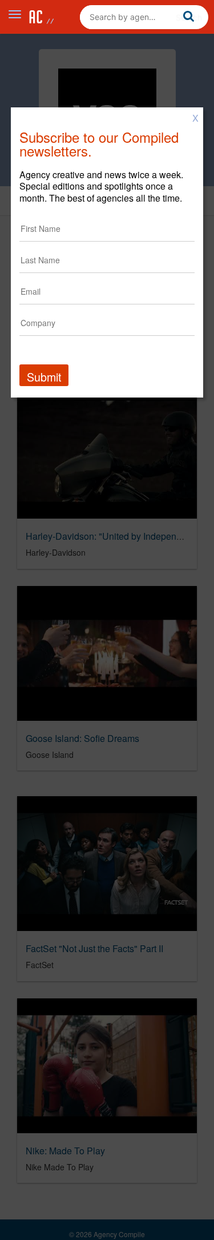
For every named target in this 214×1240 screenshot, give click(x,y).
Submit (44, 376)
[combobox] (144, 17)
